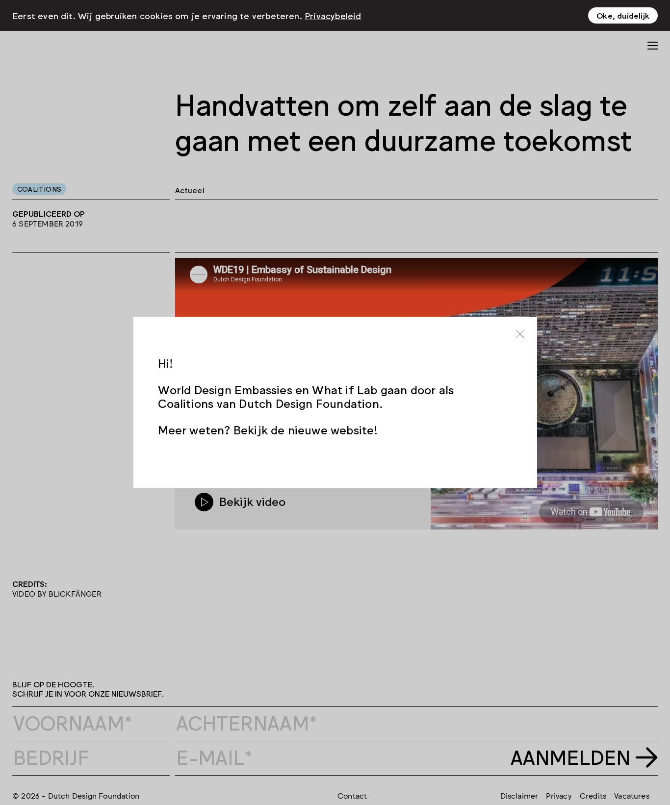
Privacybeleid (333, 15)
